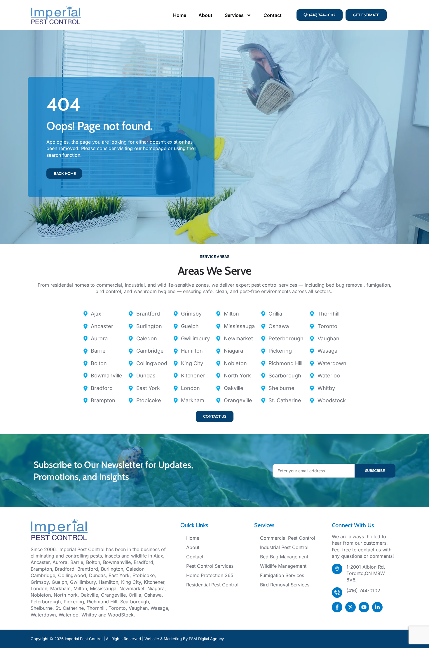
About (205, 15)
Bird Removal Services (284, 585)
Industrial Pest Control (284, 547)
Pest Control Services (209, 566)
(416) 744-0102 (363, 590)
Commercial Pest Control (287, 538)
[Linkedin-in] (377, 607)
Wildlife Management (283, 566)
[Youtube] (364, 607)
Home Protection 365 (209, 575)
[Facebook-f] (337, 607)
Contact (273, 15)
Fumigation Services (282, 575)
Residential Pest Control (212, 585)
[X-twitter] (350, 607)
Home (179, 15)
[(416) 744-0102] (337, 592)
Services (234, 15)
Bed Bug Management (284, 557)
